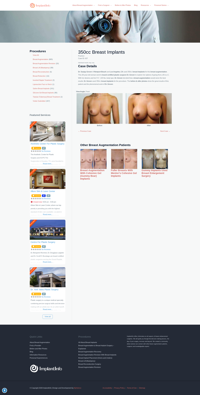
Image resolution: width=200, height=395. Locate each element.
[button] (48, 202)
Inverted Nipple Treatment (42, 80)
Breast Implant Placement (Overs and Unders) (95, 358)
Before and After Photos (38, 349)
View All (36, 55)
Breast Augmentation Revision (44, 63)
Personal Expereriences (39, 358)
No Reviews (46, 151)
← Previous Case (84, 131)
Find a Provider (35, 345)
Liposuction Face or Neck (42, 84)
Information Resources (38, 355)
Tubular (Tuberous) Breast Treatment (46, 97)
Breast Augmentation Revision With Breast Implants (97, 355)
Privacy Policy (119, 388)
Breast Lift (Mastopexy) (41, 68)
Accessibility (107, 388)
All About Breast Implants (87, 342)
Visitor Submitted (39, 101)
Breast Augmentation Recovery (89, 352)
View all (48, 316)
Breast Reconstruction (41, 72)
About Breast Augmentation (40, 342)
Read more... (47, 164)
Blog (31, 352)
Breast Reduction (39, 76)
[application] (94, 5)
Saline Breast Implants (41, 88)
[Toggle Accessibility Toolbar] (4, 390)
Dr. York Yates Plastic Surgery (44, 289)
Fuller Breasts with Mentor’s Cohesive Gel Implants (124, 173)
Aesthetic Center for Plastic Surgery (47, 144)
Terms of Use (132, 388)
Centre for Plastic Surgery (43, 242)
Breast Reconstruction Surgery (89, 364)
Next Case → (165, 131)
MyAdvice (77, 388)
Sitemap (142, 388)
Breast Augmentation (40, 59)
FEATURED (32, 124)
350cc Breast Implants (101, 52)
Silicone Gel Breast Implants (43, 93)
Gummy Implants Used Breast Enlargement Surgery (154, 173)
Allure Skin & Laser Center (43, 191)
